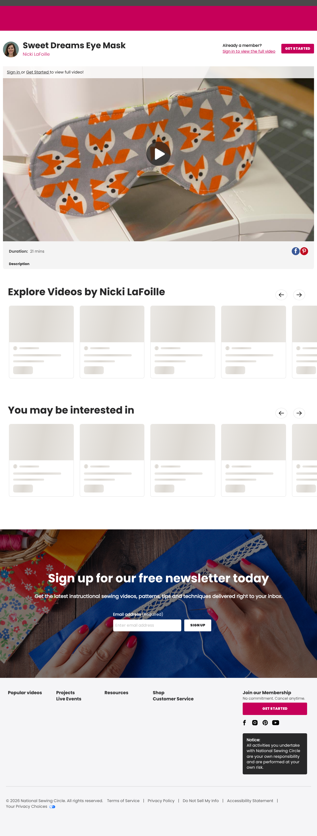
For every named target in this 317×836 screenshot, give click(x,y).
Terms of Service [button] (123, 801)
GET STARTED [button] (297, 48)
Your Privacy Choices (26, 806)
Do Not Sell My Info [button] (201, 801)
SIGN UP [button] (197, 625)
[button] (249, 48)
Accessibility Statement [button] (250, 801)
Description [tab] (19, 264)
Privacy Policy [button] (161, 801)
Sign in (14, 72)
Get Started (38, 72)
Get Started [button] (275, 708)
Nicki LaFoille (36, 54)
